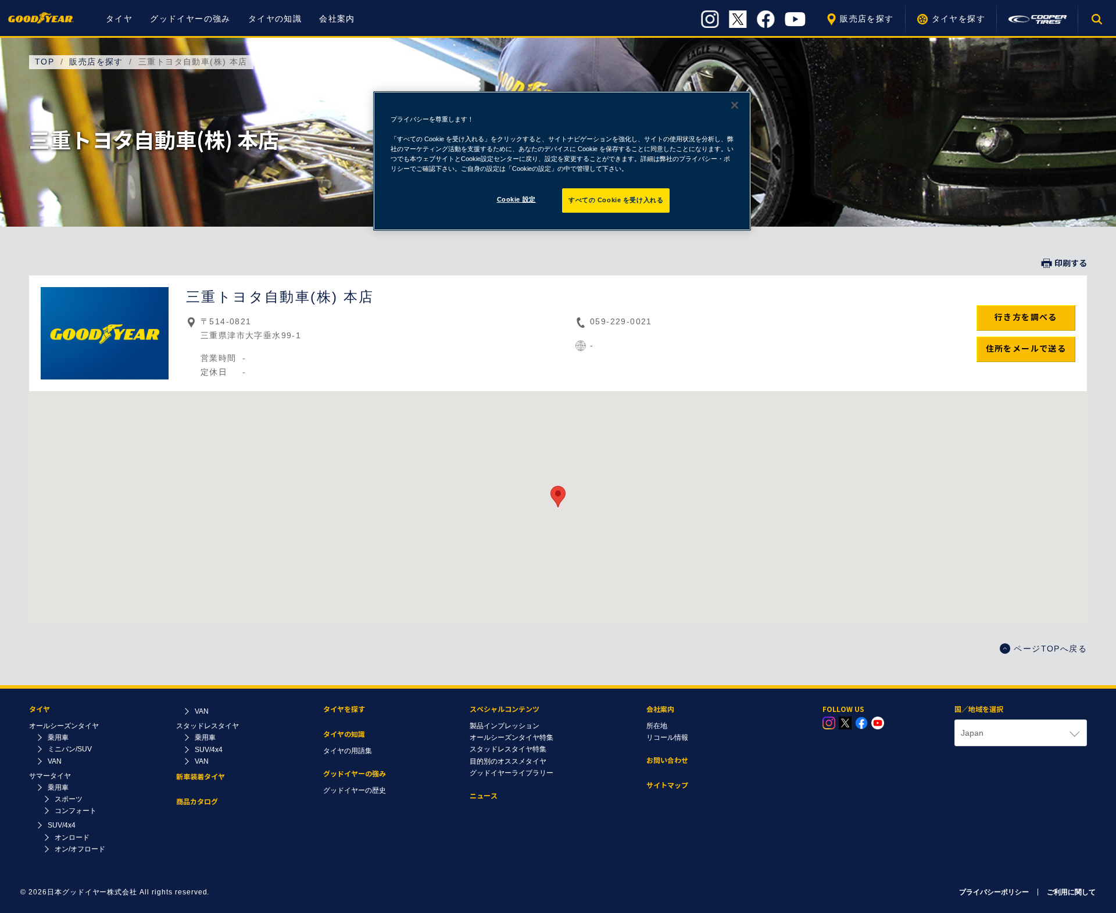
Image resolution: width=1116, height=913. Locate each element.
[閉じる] (734, 105)
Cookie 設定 (516, 199)
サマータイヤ (50, 776)
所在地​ (656, 726)
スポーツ (69, 799)
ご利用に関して (1071, 892)
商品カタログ (197, 801)
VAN (55, 761)
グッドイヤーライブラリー (511, 773)
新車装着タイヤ (200, 776)
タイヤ (119, 18)
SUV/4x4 (62, 825)
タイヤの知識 (275, 18)
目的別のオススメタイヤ (508, 761)
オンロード (72, 837)
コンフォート (75, 811)
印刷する (1070, 263)
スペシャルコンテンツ (504, 709)
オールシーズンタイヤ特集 (511, 737)
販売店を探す (866, 18)
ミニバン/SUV (70, 749)
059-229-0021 (621, 321)
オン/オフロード (80, 849)
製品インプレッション (504, 726)
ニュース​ (484, 796)
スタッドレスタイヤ (207, 726)
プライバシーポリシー (994, 892)
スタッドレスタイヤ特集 (508, 749)
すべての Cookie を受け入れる (615, 199)
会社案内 (337, 18)
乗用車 (58, 737)
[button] (558, 496)
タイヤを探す (958, 18)
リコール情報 (667, 737)
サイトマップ (667, 785)
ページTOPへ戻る (1050, 648)
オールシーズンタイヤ (64, 726)
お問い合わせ (667, 760)
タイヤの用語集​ (347, 751)
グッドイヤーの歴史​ (354, 790)
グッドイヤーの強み (190, 18)
